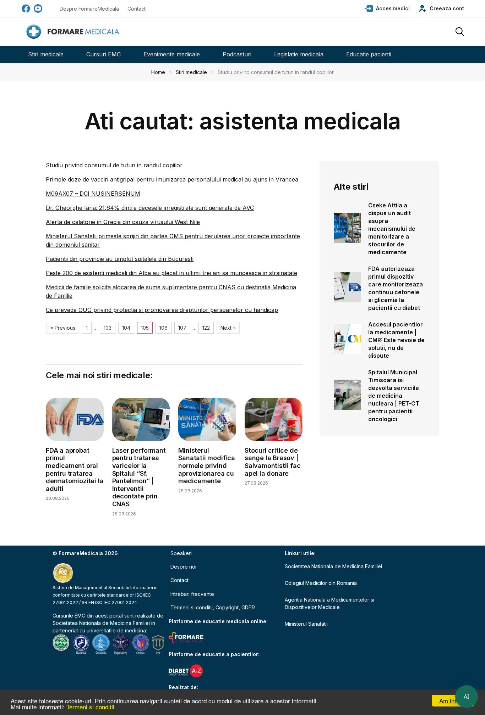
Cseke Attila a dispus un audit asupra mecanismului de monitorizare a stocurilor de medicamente (391, 229)
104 (126, 328)
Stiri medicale (46, 54)
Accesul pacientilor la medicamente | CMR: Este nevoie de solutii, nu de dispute (396, 340)
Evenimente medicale (171, 54)
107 (182, 328)
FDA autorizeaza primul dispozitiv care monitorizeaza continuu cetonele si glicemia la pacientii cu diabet (395, 288)
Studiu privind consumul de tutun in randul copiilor (114, 165)
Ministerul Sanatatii (306, 624)
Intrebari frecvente (192, 594)
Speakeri (181, 553)
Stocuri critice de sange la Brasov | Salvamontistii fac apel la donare (272, 462)
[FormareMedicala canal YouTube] (38, 8)
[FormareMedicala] (74, 31)
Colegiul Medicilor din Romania (321, 583)
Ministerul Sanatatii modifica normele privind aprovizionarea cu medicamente (206, 466)
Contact (136, 9)
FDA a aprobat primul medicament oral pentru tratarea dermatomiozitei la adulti (74, 469)
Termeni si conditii (90, 706)
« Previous (62, 328)
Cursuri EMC (103, 54)
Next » (228, 328)
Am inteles (453, 700)
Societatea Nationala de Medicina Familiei (101, 623)
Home (158, 72)
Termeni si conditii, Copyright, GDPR (212, 607)
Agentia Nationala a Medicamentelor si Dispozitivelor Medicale (329, 603)
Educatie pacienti (368, 54)
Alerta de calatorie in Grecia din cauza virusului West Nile (123, 221)
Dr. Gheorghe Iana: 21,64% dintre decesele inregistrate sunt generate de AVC (150, 207)
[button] (387, 8)
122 (206, 328)
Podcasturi (237, 54)
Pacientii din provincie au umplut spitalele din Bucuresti (120, 258)
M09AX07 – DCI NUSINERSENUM (93, 193)
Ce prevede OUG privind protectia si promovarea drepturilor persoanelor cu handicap (162, 309)
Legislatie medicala (298, 54)
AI (466, 696)
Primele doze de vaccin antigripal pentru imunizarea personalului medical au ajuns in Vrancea (172, 179)
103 (107, 328)
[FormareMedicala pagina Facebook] (26, 8)
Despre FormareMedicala (89, 9)
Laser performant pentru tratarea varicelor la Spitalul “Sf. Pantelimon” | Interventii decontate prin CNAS (139, 477)
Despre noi (183, 567)
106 (163, 328)
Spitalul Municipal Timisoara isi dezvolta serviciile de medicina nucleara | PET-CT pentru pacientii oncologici (393, 396)
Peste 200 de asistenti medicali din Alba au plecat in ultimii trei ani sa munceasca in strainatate (171, 272)
